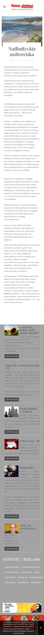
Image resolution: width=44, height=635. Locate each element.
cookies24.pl (36, 582)
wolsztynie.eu (10, 582)
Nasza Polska (10, 577)
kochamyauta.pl (36, 577)
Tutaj (32, 629)
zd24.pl (37, 572)
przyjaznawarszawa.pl (31, 567)
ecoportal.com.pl (12, 572)
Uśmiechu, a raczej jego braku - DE (22, 366)
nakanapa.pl (22, 577)
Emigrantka (26, 467)
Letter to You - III (29, 441)
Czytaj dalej (12, 356)
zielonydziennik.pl (12, 567)
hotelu (6, 293)
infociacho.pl (23, 582)
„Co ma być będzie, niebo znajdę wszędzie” (29, 330)
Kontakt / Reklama (22, 559)
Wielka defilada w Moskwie (28, 410)
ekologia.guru (26, 572)
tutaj (10, 626)
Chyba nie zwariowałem (27, 527)
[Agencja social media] (22, 605)
